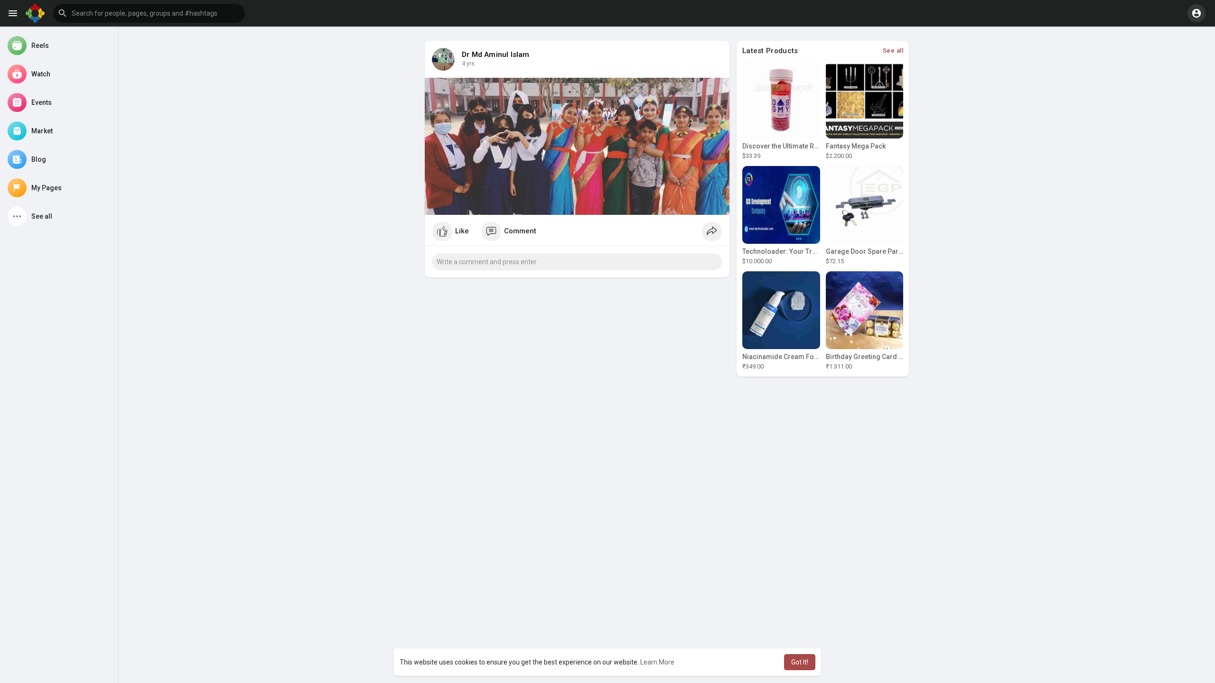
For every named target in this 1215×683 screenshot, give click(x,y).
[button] (149, 13)
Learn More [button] (657, 662)
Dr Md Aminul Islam (496, 54)
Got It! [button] (799, 662)
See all (893, 50)
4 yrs (468, 63)
